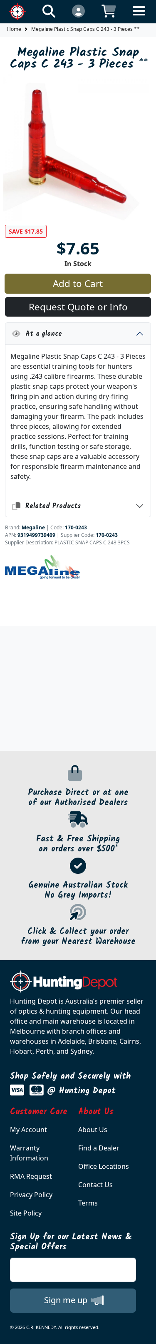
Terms (88, 1203)
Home (14, 29)
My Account (28, 1129)
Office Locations (103, 1166)
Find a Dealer (98, 1148)
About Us (92, 1129)
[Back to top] (144, 1332)
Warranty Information (29, 1153)
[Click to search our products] (49, 10)
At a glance (41, 334)
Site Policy (26, 1213)
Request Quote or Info (78, 306)
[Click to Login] (78, 10)
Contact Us (95, 1184)
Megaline (33, 527)
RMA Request (31, 1176)
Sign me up (66, 1300)
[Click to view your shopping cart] (108, 10)
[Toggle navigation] (139, 17)
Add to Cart (78, 283)
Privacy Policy (31, 1194)
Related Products (50, 506)
